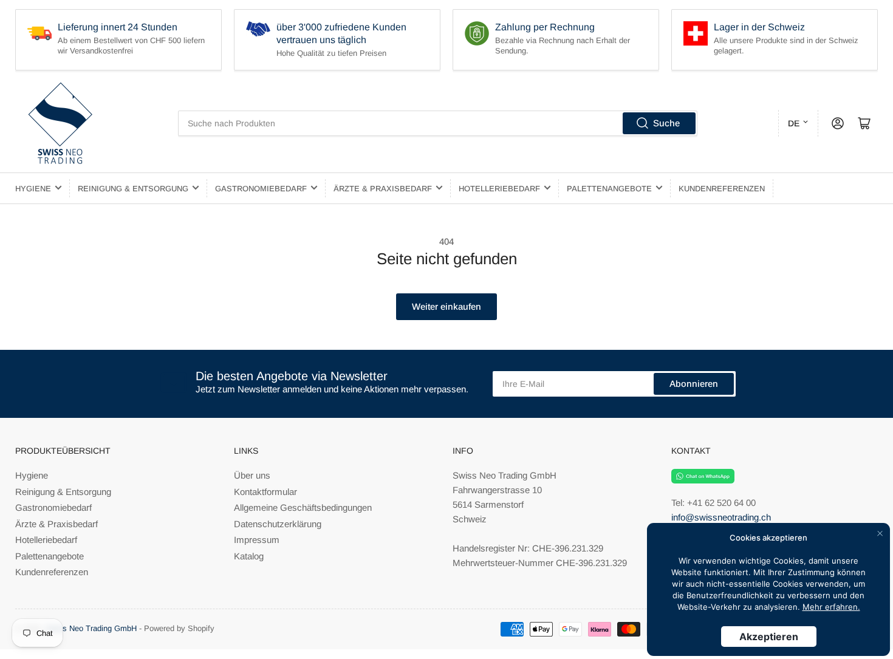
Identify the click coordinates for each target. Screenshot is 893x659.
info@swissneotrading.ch (721, 517)
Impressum (256, 539)
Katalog (249, 556)
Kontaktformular (265, 492)
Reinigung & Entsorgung (133, 188)
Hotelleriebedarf (499, 188)
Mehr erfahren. (831, 607)
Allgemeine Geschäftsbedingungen (303, 507)
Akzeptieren (768, 636)
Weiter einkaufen (446, 306)
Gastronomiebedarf (261, 188)
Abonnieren (693, 383)
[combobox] (437, 123)
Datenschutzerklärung (277, 524)
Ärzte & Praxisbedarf (383, 188)
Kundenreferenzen (722, 188)
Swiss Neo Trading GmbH (91, 628)
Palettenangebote (609, 188)
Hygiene (33, 188)
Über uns (252, 475)
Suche (666, 123)
